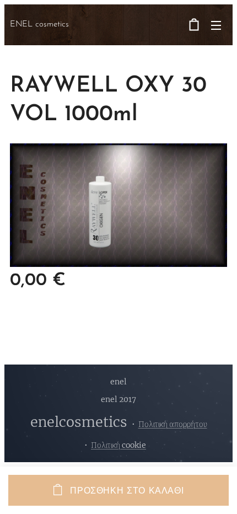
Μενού (216, 25)
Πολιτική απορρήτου (172, 424)
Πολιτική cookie (118, 445)
